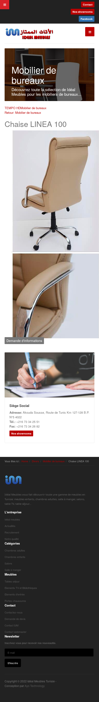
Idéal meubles (12, 519)
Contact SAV (12, 625)
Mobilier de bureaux (33, 108)
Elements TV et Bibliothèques (21, 588)
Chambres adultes (15, 550)
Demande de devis (15, 619)
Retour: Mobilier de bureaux (23, 112)
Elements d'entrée (15, 594)
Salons (8, 563)
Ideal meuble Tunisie (13, 480)
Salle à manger (13, 570)
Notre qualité (12, 539)
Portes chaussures (15, 601)
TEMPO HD (12, 108)
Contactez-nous (14, 612)
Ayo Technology (35, 686)
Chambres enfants (15, 557)
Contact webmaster (15, 632)
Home (24, 461)
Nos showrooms (83, 11)
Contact (88, 4)
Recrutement (12, 532)
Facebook (87, 19)
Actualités (10, 526)
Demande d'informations (24, 340)
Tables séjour (12, 581)
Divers (35, 461)
